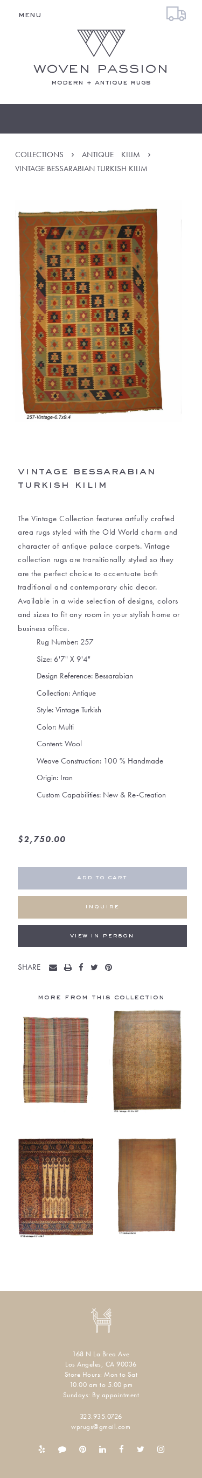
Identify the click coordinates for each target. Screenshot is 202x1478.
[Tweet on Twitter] (96, 968)
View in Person (102, 936)
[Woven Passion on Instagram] (160, 1449)
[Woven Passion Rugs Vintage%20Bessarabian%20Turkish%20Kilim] (55, 968)
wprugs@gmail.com (100, 1426)
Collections (39, 154)
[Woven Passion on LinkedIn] (102, 1449)
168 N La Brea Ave (101, 1353)
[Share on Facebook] (83, 968)
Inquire (102, 907)
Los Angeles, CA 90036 (101, 1364)
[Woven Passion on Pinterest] (82, 1449)
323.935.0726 (101, 1416)
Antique (98, 154)
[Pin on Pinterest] (111, 968)
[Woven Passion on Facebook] (121, 1449)
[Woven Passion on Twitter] (140, 1449)
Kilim (130, 154)
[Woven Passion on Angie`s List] (62, 1449)
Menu (29, 15)
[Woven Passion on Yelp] (41, 1449)
